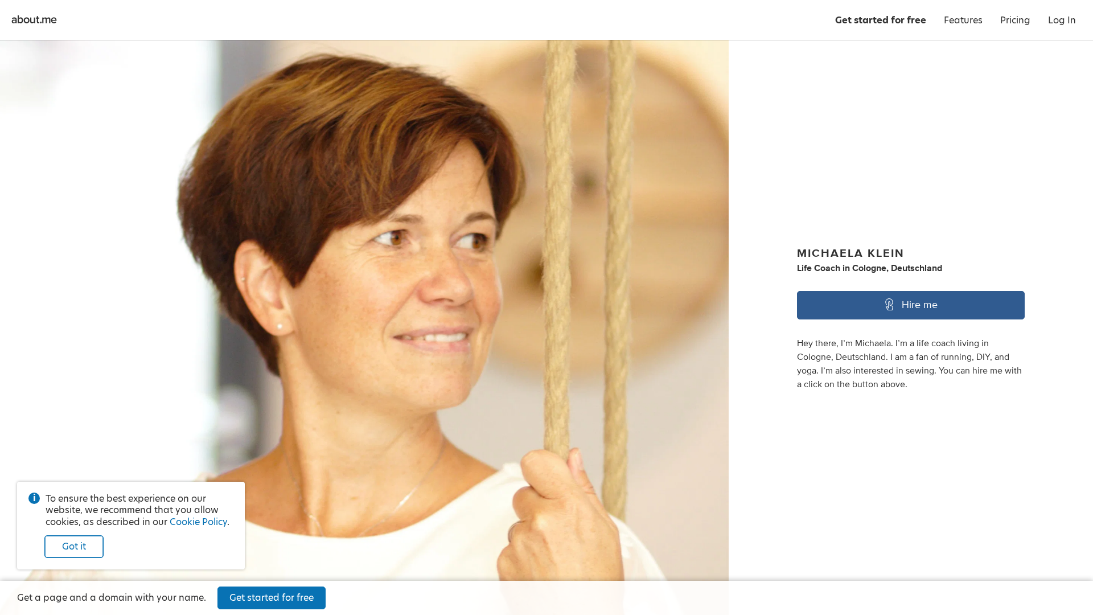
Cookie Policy (198, 521)
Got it (74, 546)
